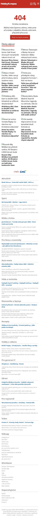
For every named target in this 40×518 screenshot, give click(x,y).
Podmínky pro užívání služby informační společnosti (20, 512)
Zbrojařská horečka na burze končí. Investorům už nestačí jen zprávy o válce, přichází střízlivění (18, 310)
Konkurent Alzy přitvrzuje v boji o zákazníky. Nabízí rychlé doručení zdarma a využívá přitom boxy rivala (17, 314)
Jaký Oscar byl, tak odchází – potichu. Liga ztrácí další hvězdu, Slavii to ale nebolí (18, 209)
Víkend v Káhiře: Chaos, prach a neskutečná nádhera (16, 348)
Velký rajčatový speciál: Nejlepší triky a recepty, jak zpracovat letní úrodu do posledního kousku (20, 336)
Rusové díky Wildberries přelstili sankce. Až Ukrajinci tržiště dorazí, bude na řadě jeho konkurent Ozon (10, 160)
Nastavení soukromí (27, 515)
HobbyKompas (6, 450)
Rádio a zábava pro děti (8, 498)
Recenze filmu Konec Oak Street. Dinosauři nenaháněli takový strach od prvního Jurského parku (10, 64)
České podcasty (6, 495)
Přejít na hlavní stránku (20, 37)
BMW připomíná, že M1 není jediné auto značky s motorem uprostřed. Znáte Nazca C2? (18, 272)
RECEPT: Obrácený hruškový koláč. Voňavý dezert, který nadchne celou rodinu (19, 255)
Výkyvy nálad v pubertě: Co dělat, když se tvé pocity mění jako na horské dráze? (20, 413)
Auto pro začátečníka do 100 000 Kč (11, 452)
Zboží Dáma (5, 444)
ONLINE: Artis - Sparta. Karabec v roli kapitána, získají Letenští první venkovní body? (18, 205)
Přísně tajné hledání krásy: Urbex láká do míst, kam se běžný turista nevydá (18, 355)
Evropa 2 (4, 502)
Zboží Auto (5, 454)
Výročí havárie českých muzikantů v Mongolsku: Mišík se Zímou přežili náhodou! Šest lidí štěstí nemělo (19, 231)
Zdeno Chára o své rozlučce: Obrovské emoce (14, 427)
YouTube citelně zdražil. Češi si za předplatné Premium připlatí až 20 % (19, 292)
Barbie (3, 471)
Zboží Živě (4, 439)
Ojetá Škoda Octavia (7, 456)
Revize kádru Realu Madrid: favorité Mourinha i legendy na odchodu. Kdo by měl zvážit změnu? (29, 110)
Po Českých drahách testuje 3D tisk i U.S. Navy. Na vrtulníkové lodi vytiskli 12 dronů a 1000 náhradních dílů (20, 288)
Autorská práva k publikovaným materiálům (15, 511)
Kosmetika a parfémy (7, 477)
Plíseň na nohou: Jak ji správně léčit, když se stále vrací (17, 391)
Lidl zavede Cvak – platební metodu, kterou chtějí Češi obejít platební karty (18, 296)
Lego (3, 473)
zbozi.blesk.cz (5, 446)
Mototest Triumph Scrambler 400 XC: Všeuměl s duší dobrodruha (19, 275)
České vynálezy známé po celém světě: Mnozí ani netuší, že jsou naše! (19, 189)
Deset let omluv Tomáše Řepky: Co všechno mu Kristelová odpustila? (10, 133)
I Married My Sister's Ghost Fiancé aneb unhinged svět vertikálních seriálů (20, 367)
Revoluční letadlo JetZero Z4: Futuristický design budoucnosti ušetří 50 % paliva (18, 410)
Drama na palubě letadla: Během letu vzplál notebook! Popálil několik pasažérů (19, 227)
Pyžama (4, 475)
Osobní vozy (5, 441)
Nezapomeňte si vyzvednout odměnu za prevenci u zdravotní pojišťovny (18, 393)
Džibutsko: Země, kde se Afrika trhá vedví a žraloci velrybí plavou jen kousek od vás (19, 351)
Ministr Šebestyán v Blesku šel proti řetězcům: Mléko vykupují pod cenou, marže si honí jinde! (29, 64)
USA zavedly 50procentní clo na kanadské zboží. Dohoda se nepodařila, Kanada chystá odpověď (29, 135)
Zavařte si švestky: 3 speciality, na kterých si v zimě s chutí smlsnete (17, 333)
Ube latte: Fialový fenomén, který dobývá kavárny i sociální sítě (19, 330)
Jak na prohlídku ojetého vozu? (10, 448)
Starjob (4, 493)
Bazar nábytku (5, 486)
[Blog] (31, 3)
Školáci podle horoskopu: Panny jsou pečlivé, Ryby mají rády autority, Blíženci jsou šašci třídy (18, 251)
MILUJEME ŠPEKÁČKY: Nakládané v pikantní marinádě (16, 249)
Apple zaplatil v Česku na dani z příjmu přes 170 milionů (17, 317)
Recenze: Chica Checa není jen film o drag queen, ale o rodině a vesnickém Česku (19, 371)
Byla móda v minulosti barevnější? (11, 374)
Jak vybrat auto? (6, 459)
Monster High (5, 468)
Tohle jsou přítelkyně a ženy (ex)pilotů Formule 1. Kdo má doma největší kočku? (29, 87)
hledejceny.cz (5, 437)
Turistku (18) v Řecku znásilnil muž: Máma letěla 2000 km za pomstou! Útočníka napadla (18, 193)
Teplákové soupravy (7, 479)
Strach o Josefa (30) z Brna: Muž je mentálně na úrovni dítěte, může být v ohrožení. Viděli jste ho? (20, 235)
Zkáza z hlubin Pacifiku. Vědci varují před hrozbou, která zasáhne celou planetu (10, 87)
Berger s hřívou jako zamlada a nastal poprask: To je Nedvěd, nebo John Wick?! (20, 213)
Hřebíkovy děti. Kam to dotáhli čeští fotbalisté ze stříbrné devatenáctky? (10, 109)
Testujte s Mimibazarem (8, 466)
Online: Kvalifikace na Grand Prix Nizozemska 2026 (15, 269)
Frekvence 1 (5, 500)
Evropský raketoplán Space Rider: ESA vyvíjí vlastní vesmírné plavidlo (18, 406)
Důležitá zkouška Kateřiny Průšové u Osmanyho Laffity (17, 425)
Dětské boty (5, 481)
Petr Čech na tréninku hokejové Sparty (12, 430)
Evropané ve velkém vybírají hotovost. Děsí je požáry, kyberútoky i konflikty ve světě (20, 186)
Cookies (19, 515)
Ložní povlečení (6, 483)
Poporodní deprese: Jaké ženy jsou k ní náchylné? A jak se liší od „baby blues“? (19, 388)
